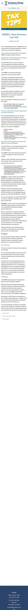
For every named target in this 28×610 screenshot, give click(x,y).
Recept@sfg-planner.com (14, 607)
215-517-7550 (16, 595)
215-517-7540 (15, 597)
